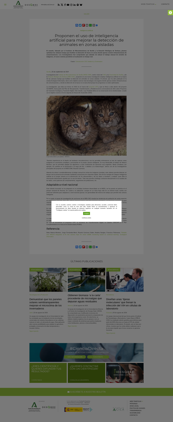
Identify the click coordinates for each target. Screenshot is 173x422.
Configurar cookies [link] (86, 217)
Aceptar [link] (86, 213)
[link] (170, 12)
